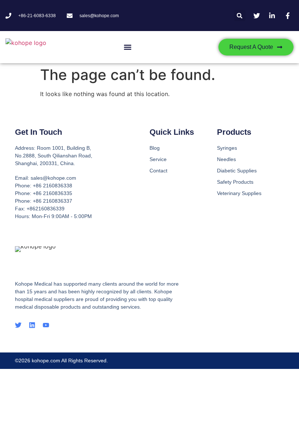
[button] (239, 15)
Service (158, 159)
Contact (158, 170)
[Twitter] (18, 325)
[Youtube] (46, 325)
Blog (155, 148)
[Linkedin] (32, 325)
